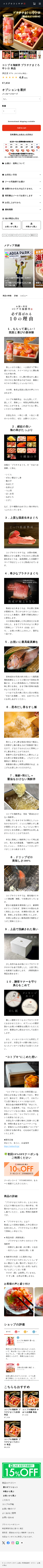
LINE (12, 235)
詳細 (16, 296)
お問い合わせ (8, 1517)
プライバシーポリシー (11, 1524)
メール (5, 235)
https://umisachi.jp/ (11, 1146)
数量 (4, 106)
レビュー (24, 296)
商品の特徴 (7, 296)
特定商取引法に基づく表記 (12, 1528)
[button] (40, 29)
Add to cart (21, 128)
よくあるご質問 (9, 1513)
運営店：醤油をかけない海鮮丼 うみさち (18, 1532)
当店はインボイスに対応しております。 (18, 1537)
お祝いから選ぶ (9, 1496)
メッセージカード (10, 94)
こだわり (6, 1500)
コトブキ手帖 (8, 1504)
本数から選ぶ (8, 1491)
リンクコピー (24, 235)
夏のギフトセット (10, 1487)
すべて (8, 1331)
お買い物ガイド (9, 1509)
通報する (34, 235)
